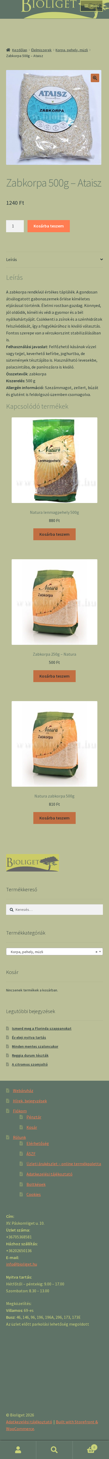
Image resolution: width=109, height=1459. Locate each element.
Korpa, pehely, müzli (72, 50)
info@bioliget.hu (21, 1264)
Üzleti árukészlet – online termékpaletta (63, 1163)
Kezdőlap (19, 50)
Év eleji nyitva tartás (29, 1037)
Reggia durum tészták (30, 1055)
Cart (84, 1445)
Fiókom (20, 1110)
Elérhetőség (37, 1143)
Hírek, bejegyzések (30, 1100)
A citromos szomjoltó (30, 1064)
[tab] (54, 260)
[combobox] (54, 951)
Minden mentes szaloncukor (35, 1046)
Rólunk (19, 1137)
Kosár (31, 1127)
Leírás (11, 259)
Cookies (33, 1194)
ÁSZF (30, 1153)
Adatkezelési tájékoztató (49, 1174)
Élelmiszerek (41, 50)
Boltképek (36, 1184)
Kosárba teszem (49, 226)
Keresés (54, 1450)
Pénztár (33, 1117)
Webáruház (23, 1090)
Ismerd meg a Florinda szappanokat (41, 1028)
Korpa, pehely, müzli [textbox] (53, 951)
